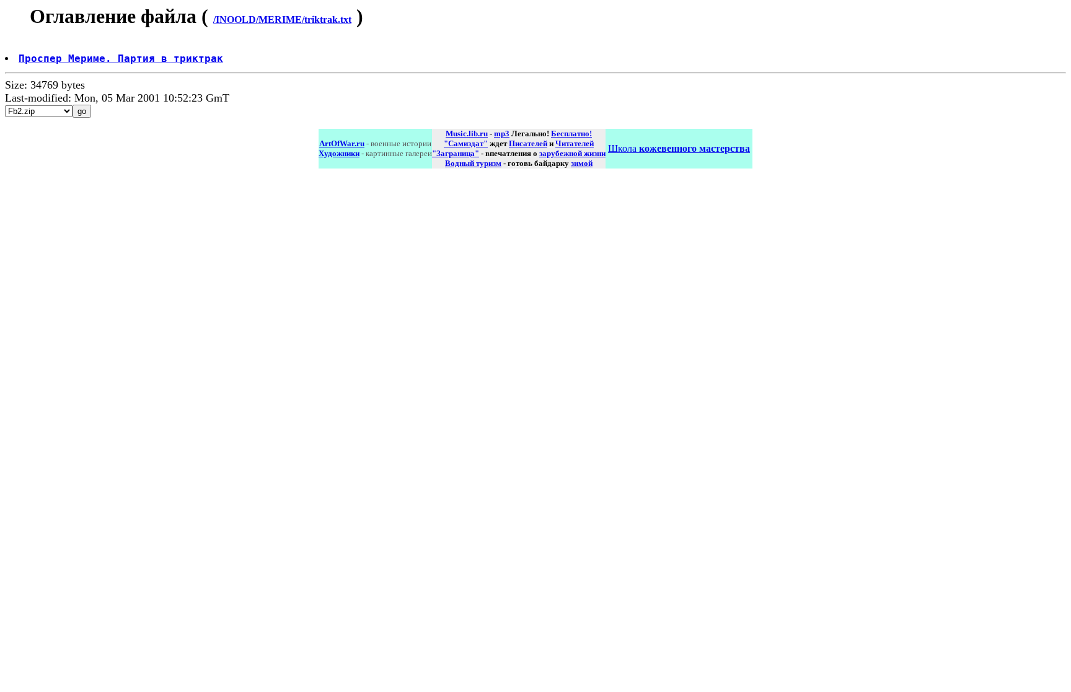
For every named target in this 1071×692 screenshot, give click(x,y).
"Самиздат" (466, 143)
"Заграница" (455, 153)
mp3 (501, 133)
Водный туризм (473, 163)
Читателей (574, 143)
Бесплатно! (571, 133)
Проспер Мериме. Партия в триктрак (121, 58)
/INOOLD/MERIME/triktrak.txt (282, 19)
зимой (582, 163)
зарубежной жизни (572, 153)
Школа (679, 148)
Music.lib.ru (467, 133)
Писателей (528, 143)
